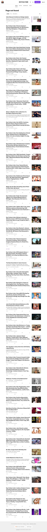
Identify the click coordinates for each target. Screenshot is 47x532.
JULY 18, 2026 (9, 422)
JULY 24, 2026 (9, 361)
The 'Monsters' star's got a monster (13, 451)
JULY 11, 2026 (9, 503)
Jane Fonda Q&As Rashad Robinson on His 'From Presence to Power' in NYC (17, 304)
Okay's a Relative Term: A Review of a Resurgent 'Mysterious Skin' (16, 112)
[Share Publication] (33, 2)
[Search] (30, 2)
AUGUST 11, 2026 (9, 137)
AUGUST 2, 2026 (9, 232)
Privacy (24, 523)
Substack (18, 529)
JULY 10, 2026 (9, 514)
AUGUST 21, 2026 (9, 30)
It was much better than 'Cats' (12, 411)
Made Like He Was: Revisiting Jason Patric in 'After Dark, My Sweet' (17, 187)
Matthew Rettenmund (15, 21)
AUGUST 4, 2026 (9, 211)
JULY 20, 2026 (9, 402)
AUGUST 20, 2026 (9, 41)
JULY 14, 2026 (9, 471)
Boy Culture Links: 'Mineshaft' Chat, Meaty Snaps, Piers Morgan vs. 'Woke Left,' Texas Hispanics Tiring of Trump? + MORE (17, 479)
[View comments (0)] (15, 22)
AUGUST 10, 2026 (9, 148)
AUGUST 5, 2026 (9, 200)
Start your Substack (20, 526)
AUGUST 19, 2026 (9, 52)
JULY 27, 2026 (9, 319)
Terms (28, 523)
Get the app (29, 526)
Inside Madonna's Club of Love (14, 457)
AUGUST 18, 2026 (9, 62)
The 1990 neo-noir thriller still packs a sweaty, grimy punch (17, 189)
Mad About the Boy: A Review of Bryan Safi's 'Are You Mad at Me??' (18, 409)
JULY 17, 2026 (9, 432)
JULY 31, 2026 (9, 256)
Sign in (43, 2)
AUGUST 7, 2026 (9, 169)
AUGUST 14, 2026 (9, 105)
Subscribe (37, 2)
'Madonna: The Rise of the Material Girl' (16, 378)
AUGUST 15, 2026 (9, 95)
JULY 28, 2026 (9, 298)
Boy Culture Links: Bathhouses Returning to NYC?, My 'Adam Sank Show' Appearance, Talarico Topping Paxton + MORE (18, 177)
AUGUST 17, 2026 (9, 73)
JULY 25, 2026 (9, 329)
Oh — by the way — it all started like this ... (14, 380)
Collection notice (33, 523)
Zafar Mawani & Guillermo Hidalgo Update (17, 17)
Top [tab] (11, 13)
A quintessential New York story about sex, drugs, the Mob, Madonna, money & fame (17, 350)
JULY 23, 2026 (9, 372)
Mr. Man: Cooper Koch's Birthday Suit (16, 449)
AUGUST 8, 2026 (9, 159)
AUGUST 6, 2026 (9, 180)
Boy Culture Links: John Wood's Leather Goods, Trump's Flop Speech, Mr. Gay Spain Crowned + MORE (18, 430)
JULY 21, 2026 (9, 391)
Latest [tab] (8, 13)
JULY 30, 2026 (9, 276)
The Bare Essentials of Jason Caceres (16, 263)
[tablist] (12, 14)
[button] (16, 5)
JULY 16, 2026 (9, 443)
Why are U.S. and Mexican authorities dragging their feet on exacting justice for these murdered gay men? (18, 19)
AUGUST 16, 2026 (9, 84)
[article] (23, 20)
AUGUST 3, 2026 (9, 222)
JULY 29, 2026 (9, 287)
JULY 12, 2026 (9, 492)
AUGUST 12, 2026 (9, 126)
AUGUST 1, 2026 (9, 243)
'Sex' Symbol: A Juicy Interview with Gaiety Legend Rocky (18, 347)
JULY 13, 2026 (9, 481)
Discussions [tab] (15, 13)
